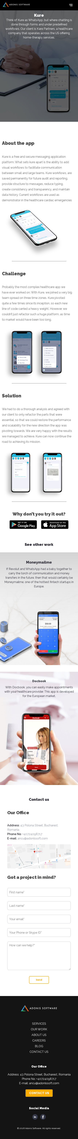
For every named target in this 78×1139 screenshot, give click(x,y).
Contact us (39, 1052)
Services (39, 1023)
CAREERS (39, 1040)
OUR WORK (39, 1029)
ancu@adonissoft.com (33, 838)
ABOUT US (39, 1035)
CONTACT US (39, 1093)
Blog (39, 1046)
